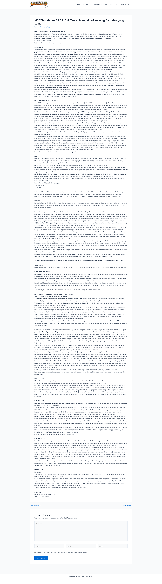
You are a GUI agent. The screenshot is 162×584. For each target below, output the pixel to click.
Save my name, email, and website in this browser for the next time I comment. (62, 553)
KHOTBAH (86, 4)
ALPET (112, 4)
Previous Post (36, 505)
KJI (117, 4)
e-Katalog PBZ (125, 4)
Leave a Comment (40, 27)
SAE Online (76, 4)
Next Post (127, 505)
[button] (90, 4)
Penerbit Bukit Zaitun (100, 4)
